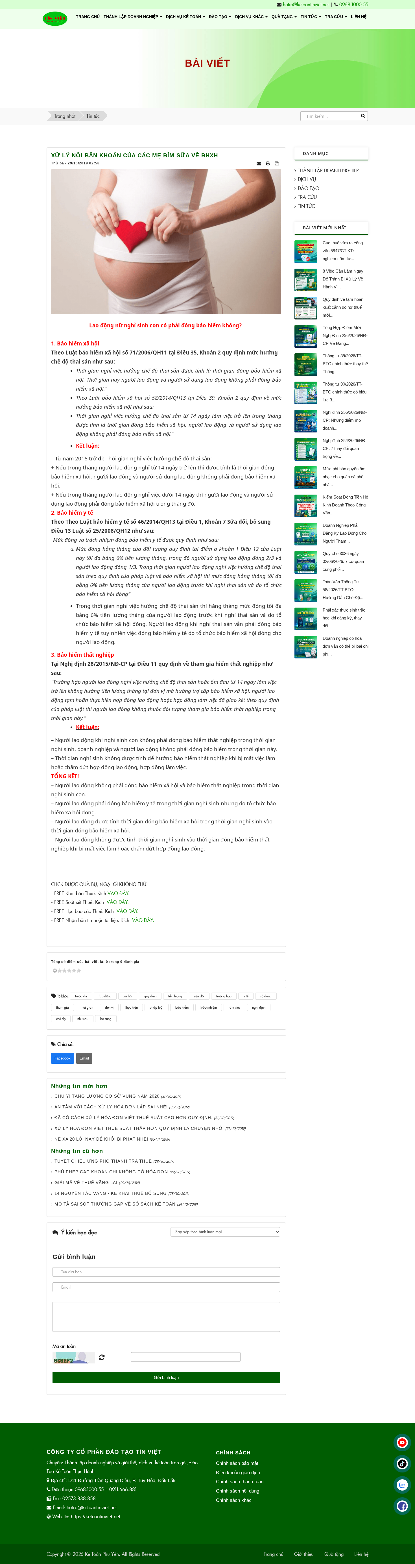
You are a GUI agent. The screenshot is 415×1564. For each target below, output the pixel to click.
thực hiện (131, 1007)
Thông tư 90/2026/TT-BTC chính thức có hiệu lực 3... (344, 392)
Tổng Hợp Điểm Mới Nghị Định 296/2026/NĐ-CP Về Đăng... (345, 335)
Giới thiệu (304, 1554)
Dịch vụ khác (250, 16)
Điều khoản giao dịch (238, 1472)
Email (84, 1058)
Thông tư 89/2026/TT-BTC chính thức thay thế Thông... (345, 363)
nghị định (258, 1007)
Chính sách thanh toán (239, 1481)
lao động (105, 996)
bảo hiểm (182, 1007)
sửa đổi (199, 996)
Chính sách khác (234, 1500)
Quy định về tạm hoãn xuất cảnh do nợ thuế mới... (343, 307)
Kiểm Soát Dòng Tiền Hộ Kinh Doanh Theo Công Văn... (345, 505)
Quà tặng (283, 16)
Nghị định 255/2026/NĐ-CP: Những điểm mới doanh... (345, 420)
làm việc (234, 1007)
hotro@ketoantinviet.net (306, 4)
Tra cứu (334, 16)
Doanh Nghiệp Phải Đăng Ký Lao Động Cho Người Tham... (344, 533)
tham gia (62, 1007)
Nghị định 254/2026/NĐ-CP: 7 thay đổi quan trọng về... (345, 448)
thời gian (87, 1007)
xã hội (127, 996)
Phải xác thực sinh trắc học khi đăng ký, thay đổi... (344, 618)
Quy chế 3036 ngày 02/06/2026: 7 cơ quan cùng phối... (343, 561)
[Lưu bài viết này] (277, 163)
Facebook (62, 1058)
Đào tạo (218, 16)
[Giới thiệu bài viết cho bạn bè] (259, 163)
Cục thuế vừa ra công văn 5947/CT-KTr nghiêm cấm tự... (343, 250)
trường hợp (223, 996)
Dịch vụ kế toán (184, 16)
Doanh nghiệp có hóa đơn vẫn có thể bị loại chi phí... (345, 646)
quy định (150, 996)
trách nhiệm (208, 1007)
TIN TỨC (309, 16)
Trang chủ (88, 16)
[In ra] (268, 163)
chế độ (60, 1018)
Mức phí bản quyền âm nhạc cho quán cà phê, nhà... (344, 476)
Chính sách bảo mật (237, 1463)
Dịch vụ (307, 179)
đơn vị (109, 1007)
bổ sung (106, 1018)
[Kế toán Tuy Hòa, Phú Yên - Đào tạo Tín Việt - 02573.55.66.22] (55, 19)
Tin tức (306, 206)
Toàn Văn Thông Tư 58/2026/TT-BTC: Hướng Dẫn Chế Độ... (343, 589)
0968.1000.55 (353, 4)
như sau (82, 1018)
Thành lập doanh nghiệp (131, 16)
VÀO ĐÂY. (119, 893)
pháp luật (156, 1007)
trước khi (81, 996)
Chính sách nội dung (237, 1491)
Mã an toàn (64, 1346)
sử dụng (266, 996)
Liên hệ (358, 16)
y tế (245, 996)
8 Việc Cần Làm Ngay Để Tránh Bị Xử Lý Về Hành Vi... (343, 279)
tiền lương (175, 996)
